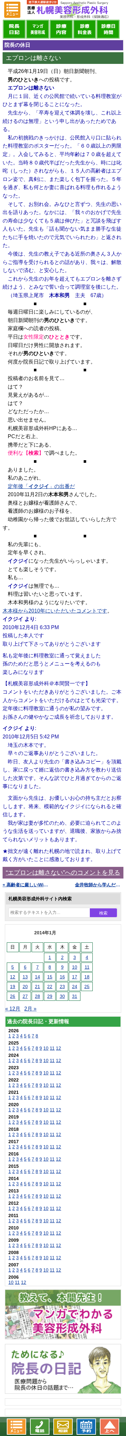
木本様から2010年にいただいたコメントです (55, 611)
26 (12, 996)
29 (49, 996)
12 (12, 976)
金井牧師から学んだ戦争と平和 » (99, 884)
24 (74, 986)
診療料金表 (85, 29)
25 (86, 986)
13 (25, 976)
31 (74, 996)
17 (74, 976)
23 (62, 986)
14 (37, 976)
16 (62, 976)
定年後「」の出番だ (41, 486)
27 (25, 996)
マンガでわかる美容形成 (37, 29)
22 (49, 986)
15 (49, 976)
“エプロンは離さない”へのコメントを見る (63, 872)
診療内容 (61, 29)
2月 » (30, 1008)
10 (74, 967)
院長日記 (14, 29)
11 (87, 967)
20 (25, 986)
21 (37, 986)
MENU (12, 9)
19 (12, 986)
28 (37, 996)
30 (62, 996)
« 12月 (12, 1008)
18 (86, 976)
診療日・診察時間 (108, 29)
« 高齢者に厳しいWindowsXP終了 (27, 884)
